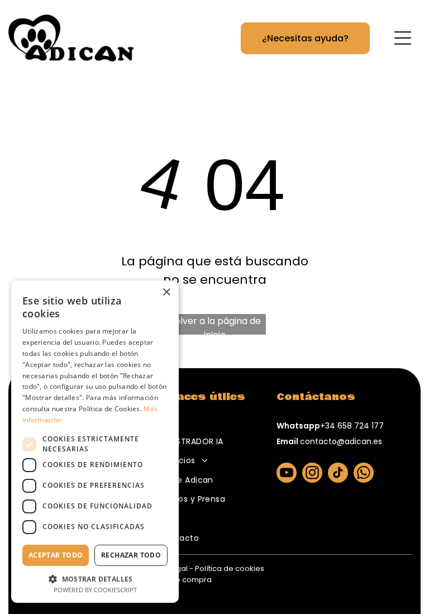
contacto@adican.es (341, 441)
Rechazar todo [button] (131, 555)
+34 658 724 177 (352, 425)
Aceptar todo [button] (55, 555)
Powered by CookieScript (95, 590)
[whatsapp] (364, 474)
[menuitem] (207, 422)
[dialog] (95, 441)
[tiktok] (338, 474)
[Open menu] (402, 38)
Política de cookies (229, 568)
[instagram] (312, 474)
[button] (95, 578)
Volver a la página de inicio (215, 325)
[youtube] (287, 474)
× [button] (166, 292)
